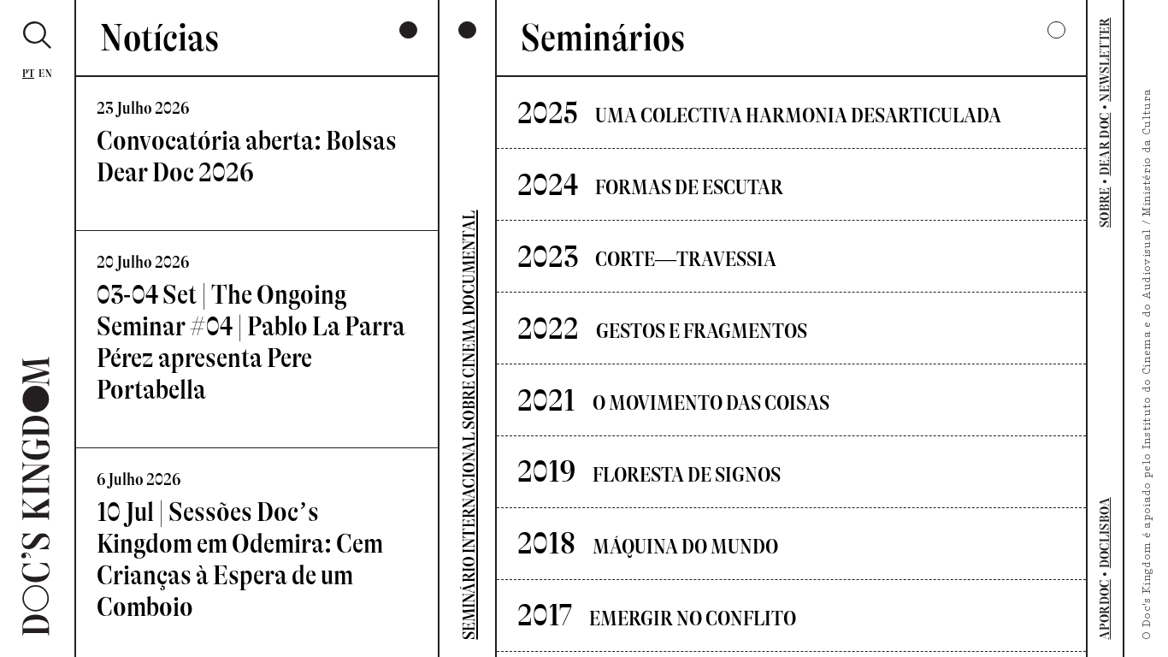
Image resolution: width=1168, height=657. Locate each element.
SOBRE (1105, 207)
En (45, 73)
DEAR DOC (1105, 144)
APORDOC (1105, 609)
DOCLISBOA (1105, 532)
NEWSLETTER (1105, 59)
